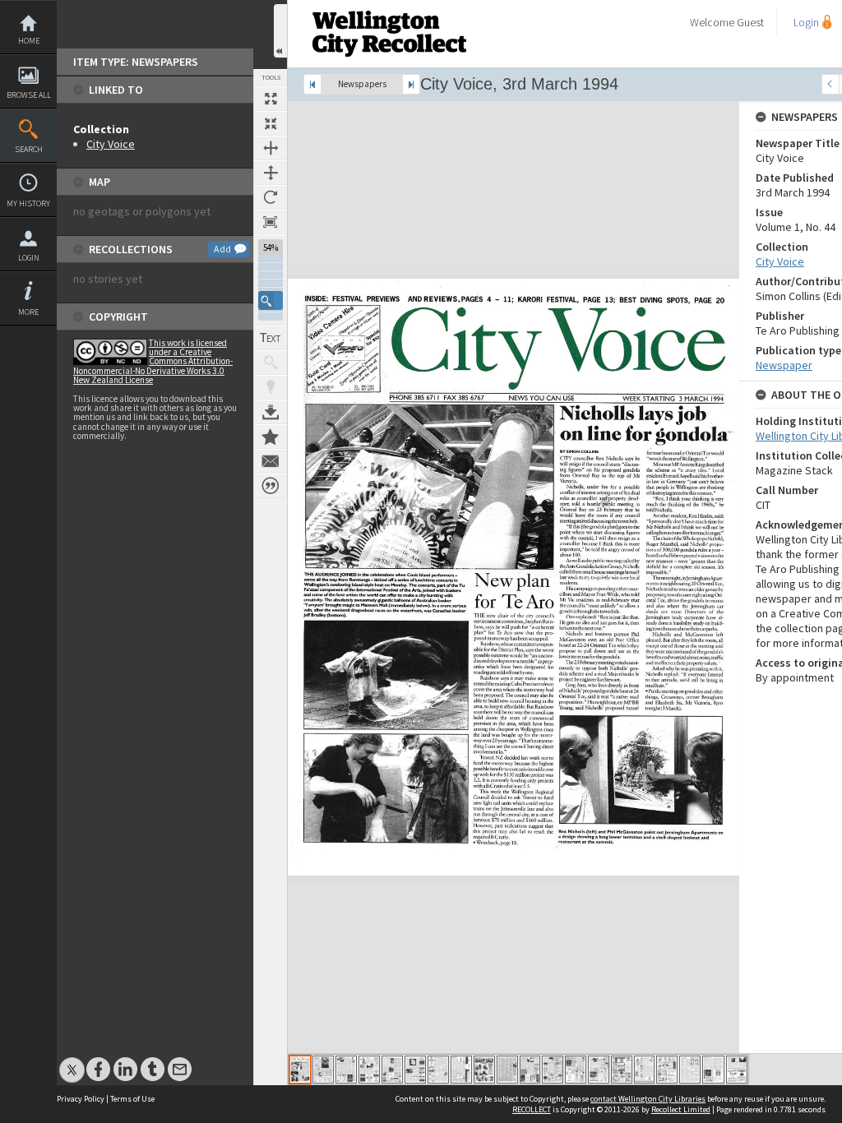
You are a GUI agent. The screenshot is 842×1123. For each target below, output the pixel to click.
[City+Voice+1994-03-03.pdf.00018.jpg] (690, 1070)
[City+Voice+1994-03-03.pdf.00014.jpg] (598, 1070)
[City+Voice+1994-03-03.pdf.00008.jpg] (461, 1070)
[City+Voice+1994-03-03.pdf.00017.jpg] (667, 1070)
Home (28, 40)
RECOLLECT (531, 1109)
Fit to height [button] (270, 172)
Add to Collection (270, 436)
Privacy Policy (80, 1098)
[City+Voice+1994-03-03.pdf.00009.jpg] (484, 1070)
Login (28, 257)
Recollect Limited (680, 1109)
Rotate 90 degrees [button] (270, 197)
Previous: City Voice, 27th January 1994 (312, 84)
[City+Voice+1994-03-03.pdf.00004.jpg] (369, 1070)
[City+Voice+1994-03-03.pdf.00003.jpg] (346, 1070)
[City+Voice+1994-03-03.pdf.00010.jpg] (507, 1070)
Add (222, 249)
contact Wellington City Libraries (648, 1098)
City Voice (110, 143)
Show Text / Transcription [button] (270, 338)
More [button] (28, 312)
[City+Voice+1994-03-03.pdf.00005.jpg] (392, 1070)
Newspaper (784, 365)
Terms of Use (132, 1098)
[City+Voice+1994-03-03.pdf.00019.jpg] (713, 1070)
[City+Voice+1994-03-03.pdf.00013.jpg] (575, 1070)
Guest (750, 22)
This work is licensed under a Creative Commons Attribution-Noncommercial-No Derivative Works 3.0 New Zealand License (153, 361)
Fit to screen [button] (270, 123)
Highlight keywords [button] (270, 387)
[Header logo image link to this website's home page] (389, 5)
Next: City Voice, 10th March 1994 (411, 84)
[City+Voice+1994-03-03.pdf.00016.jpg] (644, 1070)
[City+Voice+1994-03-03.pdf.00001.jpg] (300, 1069)
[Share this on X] (72, 1061)
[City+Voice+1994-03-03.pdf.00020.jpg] (736, 1070)
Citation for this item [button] (270, 486)
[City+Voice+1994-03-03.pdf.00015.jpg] (621, 1070)
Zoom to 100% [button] (270, 222)
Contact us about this (270, 461)
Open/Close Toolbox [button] (280, 31)
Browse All (29, 95)
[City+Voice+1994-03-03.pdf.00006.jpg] (415, 1070)
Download (270, 412)
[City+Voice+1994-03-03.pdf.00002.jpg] (323, 1070)
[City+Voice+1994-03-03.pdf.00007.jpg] (438, 1070)
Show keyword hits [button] (270, 362)
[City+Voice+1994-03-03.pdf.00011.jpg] (530, 1070)
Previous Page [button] (830, 84)
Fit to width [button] (270, 148)
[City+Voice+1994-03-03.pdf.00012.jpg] (552, 1070)
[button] (270, 300)
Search (29, 149)
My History (28, 203)
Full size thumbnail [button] (270, 98)
